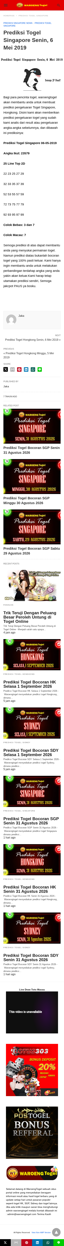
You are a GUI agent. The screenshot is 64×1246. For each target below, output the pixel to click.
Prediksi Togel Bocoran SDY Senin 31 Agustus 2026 (31, 957)
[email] (16, 1242)
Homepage (9, 16)
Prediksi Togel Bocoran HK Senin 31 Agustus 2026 (29, 889)
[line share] (40, 369)
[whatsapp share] (33, 369)
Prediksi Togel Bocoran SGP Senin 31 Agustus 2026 (31, 820)
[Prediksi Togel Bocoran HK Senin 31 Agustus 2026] (32, 859)
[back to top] (56, 1232)
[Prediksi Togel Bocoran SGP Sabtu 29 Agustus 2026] (32, 526)
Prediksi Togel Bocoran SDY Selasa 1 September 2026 (31, 752)
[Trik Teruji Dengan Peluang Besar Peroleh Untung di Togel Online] (32, 585)
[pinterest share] (19, 369)
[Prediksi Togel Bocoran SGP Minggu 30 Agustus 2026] (32, 476)
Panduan (8, 605)
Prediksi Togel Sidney (17, 742)
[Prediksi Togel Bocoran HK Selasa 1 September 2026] (32, 654)
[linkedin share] (26, 369)
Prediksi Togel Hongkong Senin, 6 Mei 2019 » (33, 339)
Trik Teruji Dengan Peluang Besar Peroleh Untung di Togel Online (29, 617)
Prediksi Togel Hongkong (19, 674)
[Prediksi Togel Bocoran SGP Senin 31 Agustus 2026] (32, 426)
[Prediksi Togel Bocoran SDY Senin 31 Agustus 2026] (32, 928)
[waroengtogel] (32, 5)
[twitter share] (5, 369)
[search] (59, 5)
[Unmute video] (32, 1012)
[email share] (12, 369)
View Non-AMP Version (41, 1232)
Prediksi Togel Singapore (33, 16)
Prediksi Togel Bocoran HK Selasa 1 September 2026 (29, 684)
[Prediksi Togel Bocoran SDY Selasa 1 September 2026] (32, 723)
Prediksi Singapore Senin (17, 23)
